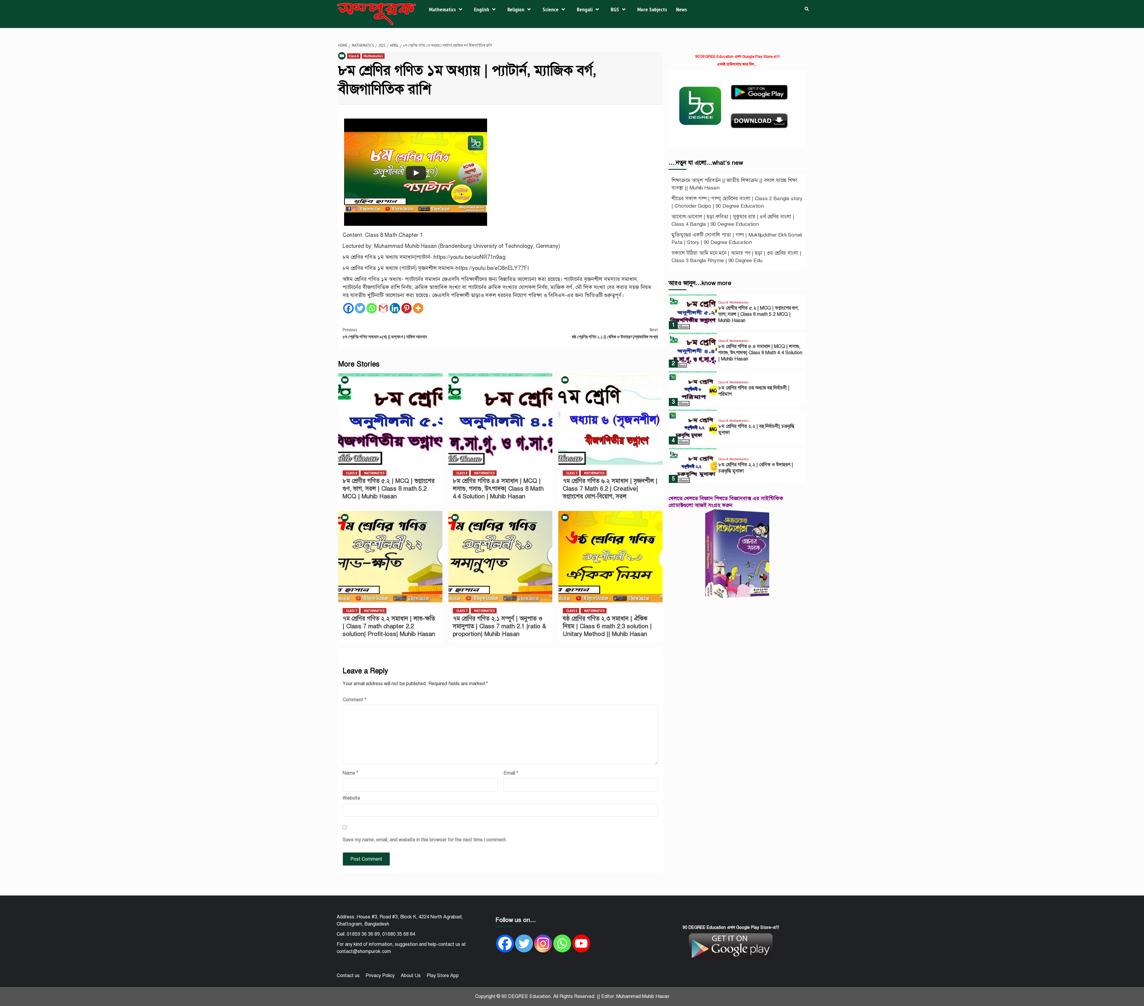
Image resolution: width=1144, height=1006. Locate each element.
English (481, 9)
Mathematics (442, 9)
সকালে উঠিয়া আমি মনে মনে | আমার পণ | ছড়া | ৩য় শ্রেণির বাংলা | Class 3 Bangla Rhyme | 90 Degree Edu (736, 257)
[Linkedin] (395, 308)
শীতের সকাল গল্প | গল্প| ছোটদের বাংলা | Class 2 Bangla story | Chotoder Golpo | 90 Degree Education (737, 202)
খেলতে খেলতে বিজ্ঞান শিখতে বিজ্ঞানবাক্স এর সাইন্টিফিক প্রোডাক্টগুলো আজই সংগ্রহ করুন (726, 502)
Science (551, 9)
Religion (515, 9)
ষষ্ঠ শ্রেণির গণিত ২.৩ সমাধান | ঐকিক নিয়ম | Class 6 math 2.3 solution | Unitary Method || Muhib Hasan (607, 626)
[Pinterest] (406, 308)
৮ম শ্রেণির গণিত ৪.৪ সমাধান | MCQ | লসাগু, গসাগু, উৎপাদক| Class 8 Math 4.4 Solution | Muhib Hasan (498, 488)
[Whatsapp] (371, 308)
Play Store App (443, 976)
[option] (737, 313)
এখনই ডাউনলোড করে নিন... (737, 64)
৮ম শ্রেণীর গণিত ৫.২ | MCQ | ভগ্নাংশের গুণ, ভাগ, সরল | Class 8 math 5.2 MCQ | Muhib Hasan (389, 488)
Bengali (585, 9)
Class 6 (571, 610)
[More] (418, 308)
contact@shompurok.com (364, 951)
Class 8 (354, 56)
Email (510, 773)
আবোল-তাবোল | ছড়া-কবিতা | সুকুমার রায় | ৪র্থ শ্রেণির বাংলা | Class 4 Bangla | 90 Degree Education (733, 221)
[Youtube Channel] (581, 943)
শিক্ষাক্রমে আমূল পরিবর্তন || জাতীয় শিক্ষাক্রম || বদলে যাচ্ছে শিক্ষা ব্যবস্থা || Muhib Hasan (735, 184)
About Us (411, 976)
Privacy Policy (380, 976)
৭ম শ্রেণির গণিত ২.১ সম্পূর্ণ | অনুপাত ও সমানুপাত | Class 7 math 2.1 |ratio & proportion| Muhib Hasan (499, 626)
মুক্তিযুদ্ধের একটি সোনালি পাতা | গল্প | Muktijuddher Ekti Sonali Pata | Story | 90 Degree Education (737, 239)
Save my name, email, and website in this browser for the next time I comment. (425, 840)
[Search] (806, 9)
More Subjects (652, 9)
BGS (615, 9)
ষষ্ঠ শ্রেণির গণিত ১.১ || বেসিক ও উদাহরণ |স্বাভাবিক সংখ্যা (615, 333)
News (681, 9)
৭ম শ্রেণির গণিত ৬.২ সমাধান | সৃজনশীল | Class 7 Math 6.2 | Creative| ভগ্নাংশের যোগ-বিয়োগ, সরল (610, 488)
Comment (354, 700)
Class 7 (571, 473)
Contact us (348, 976)
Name (350, 773)
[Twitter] (360, 308)
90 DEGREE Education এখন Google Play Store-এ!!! (737, 57)
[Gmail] (383, 308)
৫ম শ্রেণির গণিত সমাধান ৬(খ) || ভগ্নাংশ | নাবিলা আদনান (385, 333)
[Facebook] (348, 308)
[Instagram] (543, 943)
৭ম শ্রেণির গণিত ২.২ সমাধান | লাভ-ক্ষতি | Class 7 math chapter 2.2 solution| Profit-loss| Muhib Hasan (389, 626)
